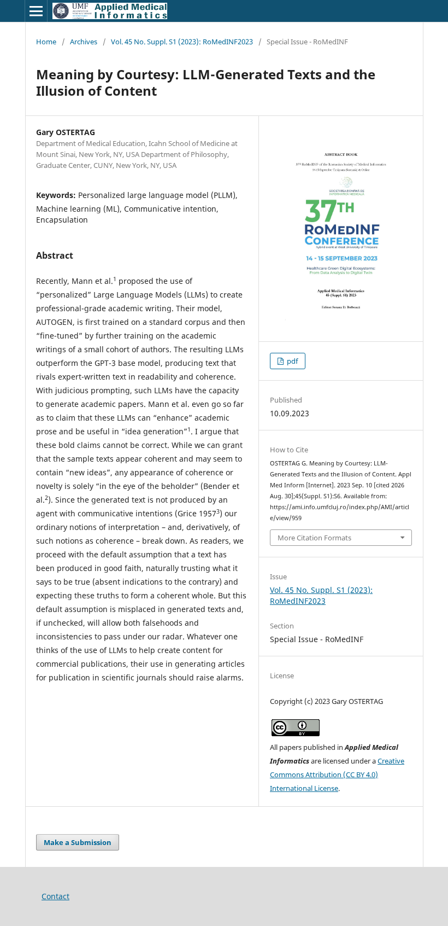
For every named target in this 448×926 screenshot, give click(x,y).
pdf (291, 361)
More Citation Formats (314, 538)
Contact (55, 896)
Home (46, 41)
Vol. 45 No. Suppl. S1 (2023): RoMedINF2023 (182, 41)
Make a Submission (77, 842)
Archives (83, 41)
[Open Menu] (36, 11)
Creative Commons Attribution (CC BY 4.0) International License (337, 774)
